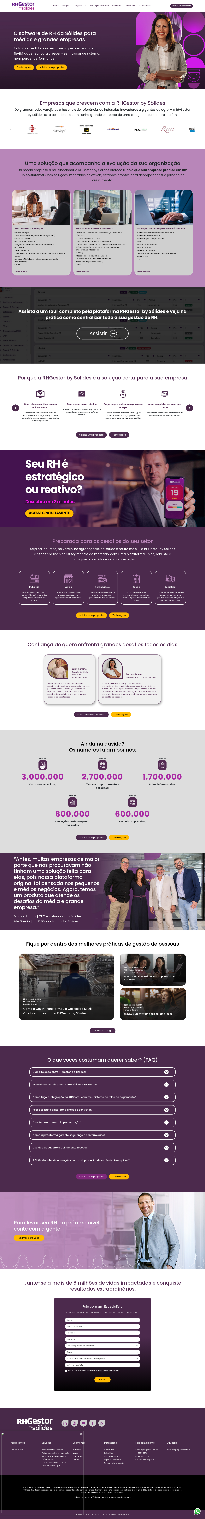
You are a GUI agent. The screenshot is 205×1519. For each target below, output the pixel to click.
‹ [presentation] (15, 407)
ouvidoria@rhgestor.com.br (178, 1449)
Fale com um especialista (91, 714)
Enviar (102, 1379)
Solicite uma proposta (51, 67)
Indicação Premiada (99, 6)
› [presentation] (189, 407)
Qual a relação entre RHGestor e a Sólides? (59, 1072)
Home (56, 6)
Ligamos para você (29, 1237)
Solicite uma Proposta (181, 6)
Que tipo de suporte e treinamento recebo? (59, 1147)
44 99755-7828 (142, 1456)
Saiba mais (20, 271)
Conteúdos (117, 6)
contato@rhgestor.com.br (146, 1449)
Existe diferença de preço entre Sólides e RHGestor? (64, 1084)
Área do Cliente (145, 6)
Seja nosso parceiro (112, 1460)
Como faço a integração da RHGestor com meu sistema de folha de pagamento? (84, 1097)
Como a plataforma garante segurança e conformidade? (68, 1135)
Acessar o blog (102, 1030)
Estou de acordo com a (93, 1370)
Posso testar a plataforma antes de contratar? (62, 1109)
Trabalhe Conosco (112, 1456)
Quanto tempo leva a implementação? (57, 1122)
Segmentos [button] (80, 6)
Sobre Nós (130, 6)
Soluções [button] (66, 6)
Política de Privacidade (106, 1370)
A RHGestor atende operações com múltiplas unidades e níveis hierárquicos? (81, 1160)
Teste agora (24, 67)
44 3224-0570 (141, 1453)
